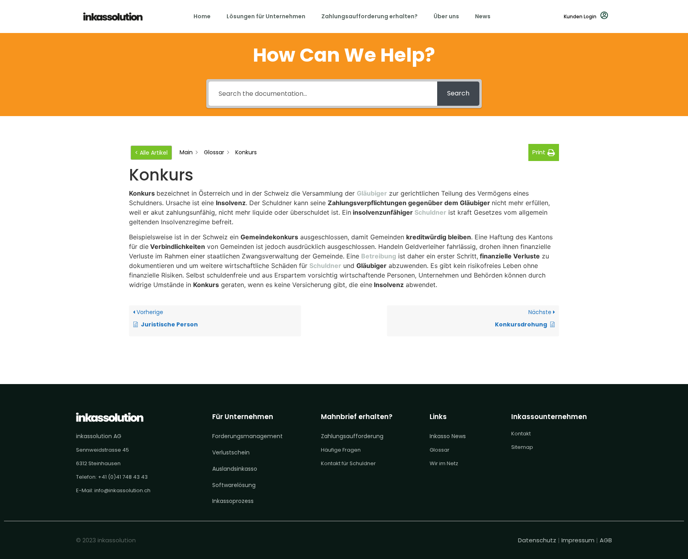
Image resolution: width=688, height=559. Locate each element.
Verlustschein (231, 452)
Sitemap (522, 447)
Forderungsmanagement (247, 436)
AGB (606, 540)
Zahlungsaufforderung (352, 436)
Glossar (440, 450)
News (483, 16)
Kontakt (521, 433)
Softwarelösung (234, 485)
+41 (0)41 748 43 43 (123, 477)
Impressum (577, 540)
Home (202, 16)
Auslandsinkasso (234, 469)
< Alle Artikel (151, 153)
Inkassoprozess (233, 501)
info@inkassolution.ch (122, 490)
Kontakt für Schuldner (348, 463)
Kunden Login (580, 16)
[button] (543, 152)
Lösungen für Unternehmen (266, 16)
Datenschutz (538, 540)
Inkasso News (448, 436)
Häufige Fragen (341, 450)
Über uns (446, 16)
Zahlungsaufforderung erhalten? (369, 16)
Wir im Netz (444, 463)
